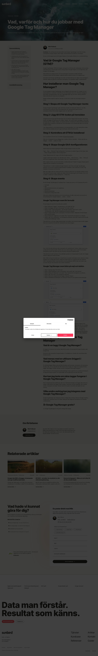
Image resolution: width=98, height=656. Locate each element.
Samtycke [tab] (32, 323)
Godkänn (65, 335)
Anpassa (48, 335)
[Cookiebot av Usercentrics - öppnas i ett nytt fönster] (68, 320)
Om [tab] (66, 323)
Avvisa (32, 335)
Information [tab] (49, 323)
